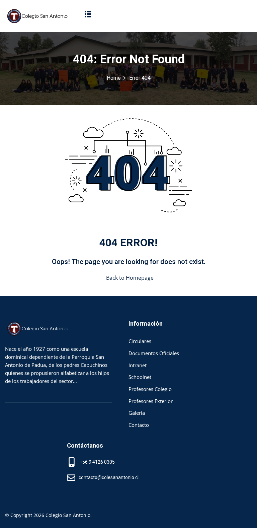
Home (114, 78)
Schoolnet (139, 377)
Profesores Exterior (150, 401)
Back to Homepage (130, 277)
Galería (136, 412)
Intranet (137, 365)
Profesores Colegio (150, 389)
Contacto (138, 424)
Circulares (139, 341)
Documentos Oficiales (153, 353)
